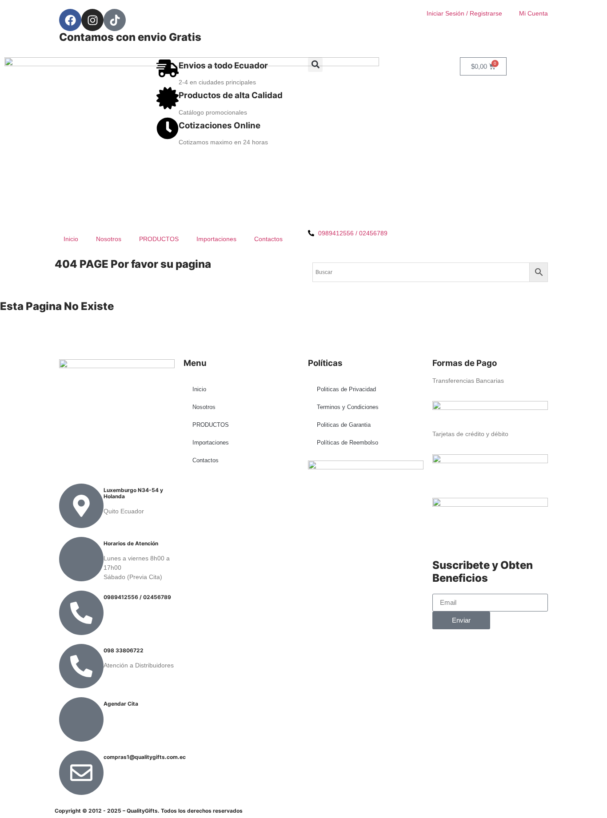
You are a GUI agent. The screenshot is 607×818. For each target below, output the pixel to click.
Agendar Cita (121, 703)
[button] (315, 64)
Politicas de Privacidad (346, 389)
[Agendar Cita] (81, 719)
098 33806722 (124, 650)
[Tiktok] (115, 20)
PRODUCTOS (159, 238)
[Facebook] (70, 20)
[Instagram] (92, 20)
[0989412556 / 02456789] (81, 613)
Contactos (268, 238)
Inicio (71, 238)
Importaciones (216, 238)
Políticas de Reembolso (347, 442)
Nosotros (108, 238)
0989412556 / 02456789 (137, 597)
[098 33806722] (81, 666)
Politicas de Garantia (344, 424)
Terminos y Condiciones (348, 407)
